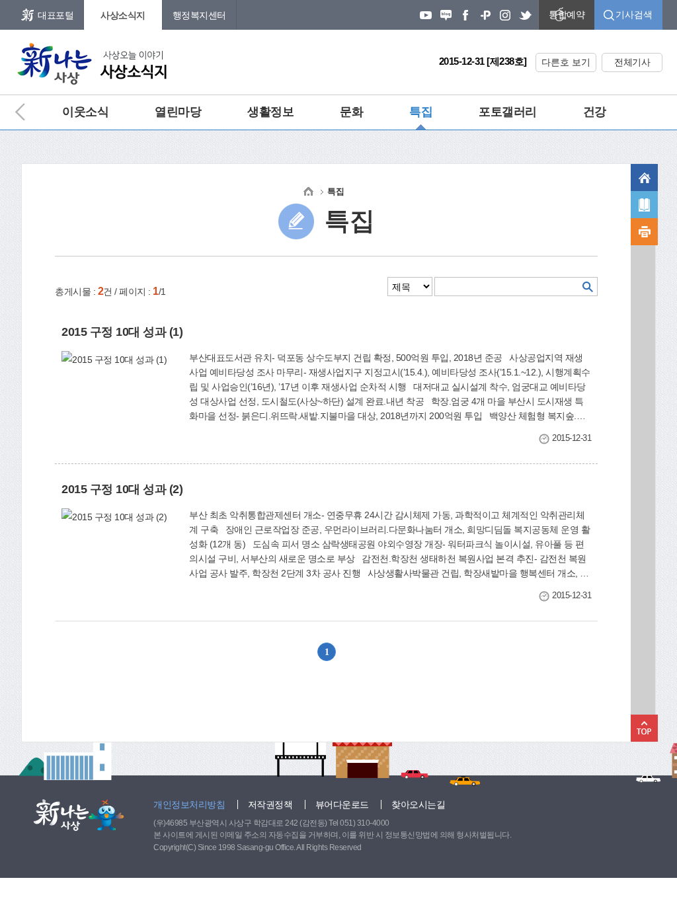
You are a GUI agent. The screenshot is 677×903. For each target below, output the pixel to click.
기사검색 (634, 14)
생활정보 (270, 111)
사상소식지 (122, 15)
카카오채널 (485, 15)
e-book (644, 204)
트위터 (525, 15)
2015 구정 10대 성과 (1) (121, 331)
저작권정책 (270, 804)
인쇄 (644, 231)
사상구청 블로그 (446, 15)
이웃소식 (85, 111)
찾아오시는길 (418, 804)
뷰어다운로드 (342, 804)
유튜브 (426, 15)
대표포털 (55, 15)
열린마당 (178, 111)
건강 (594, 111)
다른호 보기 (565, 62)
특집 (420, 111)
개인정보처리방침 (189, 804)
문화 (351, 111)
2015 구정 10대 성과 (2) (121, 489)
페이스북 (465, 15)
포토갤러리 (508, 111)
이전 (26, 112)
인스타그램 (505, 15)
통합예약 (566, 14)
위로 (644, 728)
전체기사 (632, 62)
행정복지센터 (199, 15)
